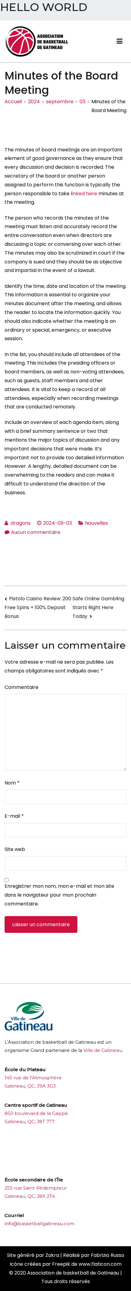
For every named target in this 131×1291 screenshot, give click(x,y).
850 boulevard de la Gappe (36, 1113)
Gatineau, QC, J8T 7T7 (30, 1121)
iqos (38, 1164)
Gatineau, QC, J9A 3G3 (30, 1086)
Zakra (52, 1255)
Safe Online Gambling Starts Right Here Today (98, 607)
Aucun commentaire (35, 532)
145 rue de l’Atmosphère (33, 1078)
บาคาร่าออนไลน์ (21, 1145)
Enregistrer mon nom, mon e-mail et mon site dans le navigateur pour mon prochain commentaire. (59, 895)
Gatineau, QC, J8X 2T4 (30, 1196)
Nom (12, 782)
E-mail (14, 816)
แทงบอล (76, 1145)
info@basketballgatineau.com (39, 1223)
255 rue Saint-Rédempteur (36, 1188)
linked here (84, 193)
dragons (20, 523)
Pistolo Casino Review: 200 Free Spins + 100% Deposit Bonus (38, 607)
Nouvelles (96, 523)
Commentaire (21, 687)
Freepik (61, 1264)
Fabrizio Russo (107, 1255)
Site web (15, 849)
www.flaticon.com (100, 1264)
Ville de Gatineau (102, 1050)
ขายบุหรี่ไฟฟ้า (52, 1145)
